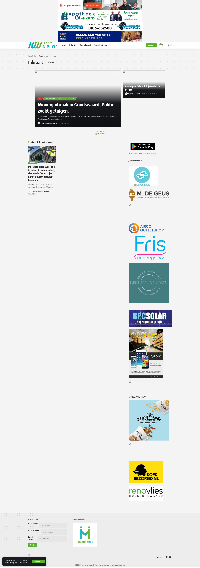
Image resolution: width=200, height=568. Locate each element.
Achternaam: (34, 530)
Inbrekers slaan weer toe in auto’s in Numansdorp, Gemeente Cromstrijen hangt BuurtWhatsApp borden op (41, 173)
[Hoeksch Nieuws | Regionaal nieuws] (42, 45)
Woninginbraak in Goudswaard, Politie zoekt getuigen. (76, 107)
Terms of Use (22, 562)
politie (72, 98)
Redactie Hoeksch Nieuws (49, 123)
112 (40, 98)
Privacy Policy (9, 562)
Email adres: (31, 538)
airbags (33, 162)
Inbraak (62, 98)
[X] (166, 557)
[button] (38, 561)
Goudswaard (50, 98)
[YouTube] (170, 557)
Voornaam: (33, 524)
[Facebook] (164, 557)
